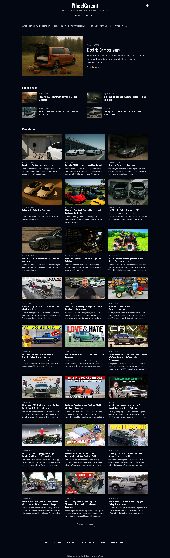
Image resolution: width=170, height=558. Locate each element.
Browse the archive (85, 524)
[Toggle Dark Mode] (147, 5)
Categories (90, 15)
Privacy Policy (71, 542)
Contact (57, 542)
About (47, 542)
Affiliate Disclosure (117, 542)
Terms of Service (89, 542)
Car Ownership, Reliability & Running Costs (88, 556)
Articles (79, 15)
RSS (103, 542)
